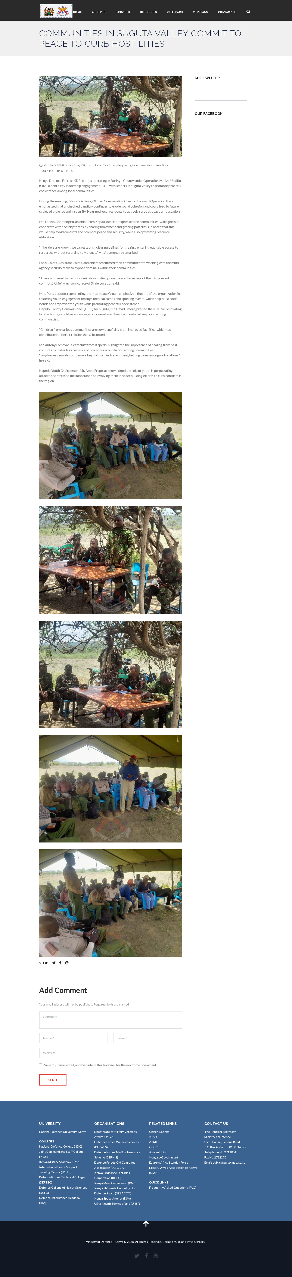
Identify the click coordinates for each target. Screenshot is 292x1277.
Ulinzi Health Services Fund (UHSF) (117, 1203)
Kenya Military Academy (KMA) (59, 1162)
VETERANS (200, 12)
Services (123, 12)
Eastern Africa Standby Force (168, 1162)
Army (77, 165)
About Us (99, 12)
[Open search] (248, 12)
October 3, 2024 (53, 165)
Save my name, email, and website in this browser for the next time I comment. (100, 1065)
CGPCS (154, 1147)
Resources (148, 12)
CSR (83, 165)
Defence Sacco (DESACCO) (112, 1193)
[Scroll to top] (146, 1223)
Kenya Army (124, 165)
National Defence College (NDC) (60, 1146)
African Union (158, 1152)
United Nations (159, 1131)
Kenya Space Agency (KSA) (112, 1198)
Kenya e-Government (163, 1157)
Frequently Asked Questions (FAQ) (172, 1187)
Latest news (139, 165)
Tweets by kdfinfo (207, 88)
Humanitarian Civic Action (101, 165)
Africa (69, 165)
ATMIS (154, 1142)
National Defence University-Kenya (62, 1131)
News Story (161, 165)
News (150, 165)
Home (77, 12)
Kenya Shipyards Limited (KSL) (114, 1188)
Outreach (175, 12)
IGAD (153, 1137)
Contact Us (227, 12)
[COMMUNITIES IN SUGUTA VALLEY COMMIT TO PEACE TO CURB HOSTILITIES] (110, 116)
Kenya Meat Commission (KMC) (115, 1183)
